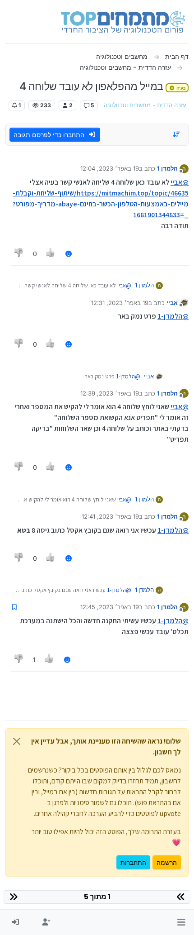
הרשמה (167, 862)
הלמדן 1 (167, 168)
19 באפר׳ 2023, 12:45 (109, 607)
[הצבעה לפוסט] (51, 254)
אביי (172, 302)
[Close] (17, 741)
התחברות (133, 862)
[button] (181, 922)
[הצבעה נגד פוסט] (19, 254)
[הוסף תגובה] (68, 254)
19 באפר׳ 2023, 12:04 (109, 168)
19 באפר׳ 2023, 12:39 (109, 393)
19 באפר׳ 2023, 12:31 (119, 302)
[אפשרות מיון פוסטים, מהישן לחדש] (177, 134)
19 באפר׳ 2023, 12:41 (110, 516)
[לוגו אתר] (123, 22)
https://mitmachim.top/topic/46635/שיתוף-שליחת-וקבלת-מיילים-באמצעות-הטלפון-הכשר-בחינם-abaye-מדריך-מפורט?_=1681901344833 (101, 203)
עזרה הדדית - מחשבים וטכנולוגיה (145, 105)
